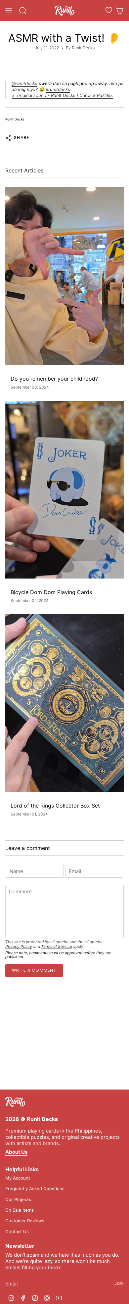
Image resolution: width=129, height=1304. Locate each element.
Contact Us (17, 1231)
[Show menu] (8, 10)
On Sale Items (19, 1210)
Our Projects (18, 1199)
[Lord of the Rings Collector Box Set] (64, 703)
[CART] (120, 10)
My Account (17, 1178)
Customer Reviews (24, 1220)
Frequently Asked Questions (34, 1188)
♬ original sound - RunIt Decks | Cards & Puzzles (62, 95)
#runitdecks (58, 89)
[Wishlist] (109, 10)
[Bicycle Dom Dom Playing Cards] (64, 490)
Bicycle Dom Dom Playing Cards (51, 592)
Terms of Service (56, 946)
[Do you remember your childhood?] (64, 276)
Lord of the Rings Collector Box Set (55, 806)
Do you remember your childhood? (54, 379)
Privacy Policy (18, 946)
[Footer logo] (15, 1102)
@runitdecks (24, 83)
